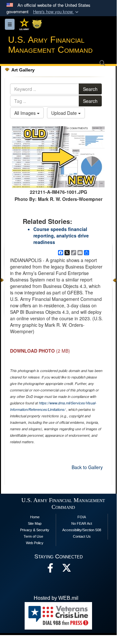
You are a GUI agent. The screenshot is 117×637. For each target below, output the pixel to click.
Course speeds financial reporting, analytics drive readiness (61, 235)
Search (90, 89)
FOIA (81, 517)
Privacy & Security (34, 530)
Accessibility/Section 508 (81, 530)
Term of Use (33, 536)
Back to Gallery (87, 467)
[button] (56, 11)
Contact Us (82, 536)
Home (35, 517)
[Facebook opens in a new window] (50, 569)
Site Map (34, 523)
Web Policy (34, 543)
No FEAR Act (81, 523)
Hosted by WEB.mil (56, 598)
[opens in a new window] (66, 569)
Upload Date (64, 113)
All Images (25, 113)
